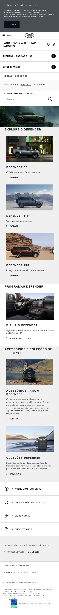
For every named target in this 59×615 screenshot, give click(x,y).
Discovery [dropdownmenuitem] (39, 84)
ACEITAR (11, 24)
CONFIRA (13, 418)
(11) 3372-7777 (34, 593)
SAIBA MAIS (15, 473)
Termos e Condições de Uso (16, 565)
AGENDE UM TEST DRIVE (21, 338)
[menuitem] (8, 76)
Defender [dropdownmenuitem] (26, 84)
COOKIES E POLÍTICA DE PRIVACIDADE (19, 573)
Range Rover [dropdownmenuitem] (11, 84)
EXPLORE (13, 177)
